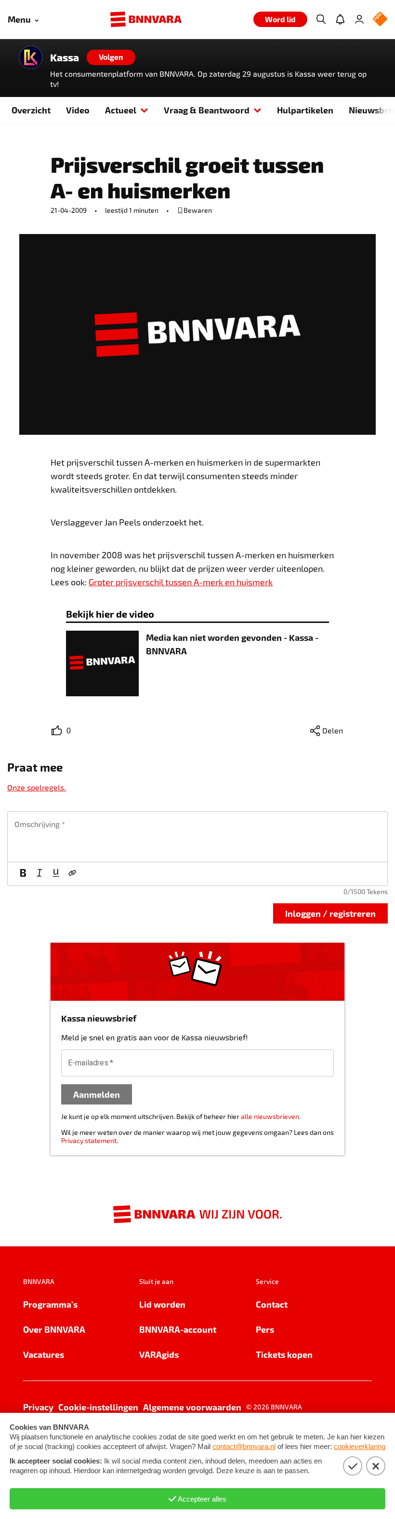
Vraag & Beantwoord (207, 110)
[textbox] (197, 837)
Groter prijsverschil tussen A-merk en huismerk (181, 582)
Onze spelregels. (36, 787)
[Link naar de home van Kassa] (30, 57)
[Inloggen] (359, 19)
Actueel (120, 110)
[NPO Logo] (380, 20)
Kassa (64, 57)
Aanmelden (96, 1094)
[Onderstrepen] (56, 874)
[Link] (72, 874)
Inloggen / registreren (330, 913)
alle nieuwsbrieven (270, 1116)
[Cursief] (39, 874)
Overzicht (31, 110)
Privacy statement (89, 1140)
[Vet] (23, 874)
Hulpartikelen (305, 110)
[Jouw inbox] (340, 19)
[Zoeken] (321, 19)
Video (78, 110)
